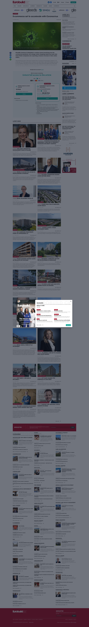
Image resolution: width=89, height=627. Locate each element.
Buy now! (68, 325)
